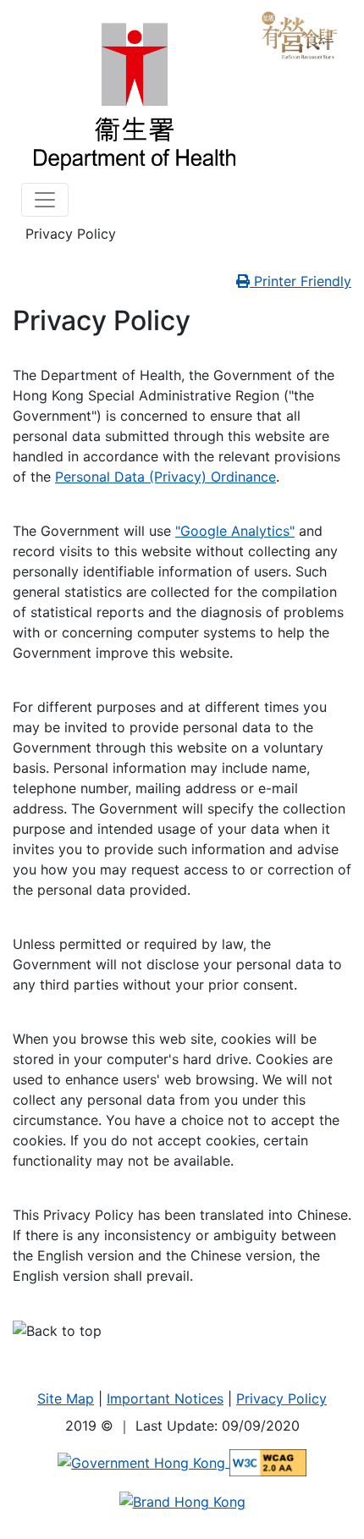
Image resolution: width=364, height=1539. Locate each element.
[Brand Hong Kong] (182, 1500)
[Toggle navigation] (45, 200)
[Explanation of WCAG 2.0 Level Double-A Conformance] (267, 1462)
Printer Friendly (300, 281)
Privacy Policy (281, 1398)
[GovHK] (143, 1462)
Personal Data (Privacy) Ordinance (165, 476)
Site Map (65, 1398)
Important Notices (165, 1398)
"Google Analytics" (235, 530)
